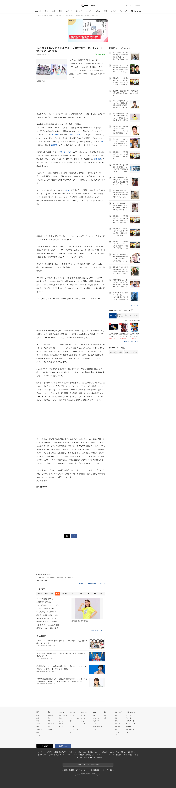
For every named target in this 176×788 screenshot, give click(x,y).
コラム (98, 11)
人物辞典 (128, 726)
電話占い (123, 752)
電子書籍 (99, 757)
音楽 (49, 721)
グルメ (72, 726)
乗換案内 (118, 755)
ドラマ (101, 142)
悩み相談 (81, 755)
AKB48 (55, 135)
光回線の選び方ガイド (60, 752)
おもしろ (88, 11)
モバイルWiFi (66, 755)
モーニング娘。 (66, 152)
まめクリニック (82, 752)
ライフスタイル (97, 721)
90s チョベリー (97, 726)
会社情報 (65, 770)
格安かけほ (57, 755)
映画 (49, 718)
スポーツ (69, 11)
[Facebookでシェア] (74, 536)
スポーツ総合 (63, 715)
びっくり (84, 715)
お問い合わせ (110, 770)
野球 (60, 718)
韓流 (49, 726)
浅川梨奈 (53, 145)
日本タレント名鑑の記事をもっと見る (91, 583)
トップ (40, 593)
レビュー (72, 715)
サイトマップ (130, 729)
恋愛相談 (88, 755)
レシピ (105, 755)
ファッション (74, 729)
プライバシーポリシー (82, 770)
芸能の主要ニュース (97, 630)
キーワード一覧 (130, 724)
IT (70, 724)
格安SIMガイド (42, 755)
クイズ (113, 11)
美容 (136, 755)
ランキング (123, 11)
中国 (37, 732)
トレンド (79, 11)
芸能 (60, 11)
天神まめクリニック (94, 752)
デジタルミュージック (120, 315)
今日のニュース (136, 11)
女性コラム (95, 718)
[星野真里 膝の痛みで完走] (87, 608)
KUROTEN (49, 752)
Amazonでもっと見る (131, 341)
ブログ (117, 752)
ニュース (38, 11)
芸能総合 (50, 715)
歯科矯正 (131, 755)
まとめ (38, 724)
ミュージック (128, 315)
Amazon (112, 352)
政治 (37, 721)
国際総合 (39, 730)
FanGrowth (72, 752)
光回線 (51, 755)
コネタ (83, 718)
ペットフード (78, 757)
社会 (37, 715)
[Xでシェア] (67, 536)
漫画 (105, 11)
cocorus (74, 755)
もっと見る (134, 305)
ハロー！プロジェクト (75, 135)
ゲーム (72, 721)
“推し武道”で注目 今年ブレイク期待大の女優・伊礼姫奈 (55, 577)
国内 (46, 11)
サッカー (61, 721)
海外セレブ (51, 724)
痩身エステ (91, 757)
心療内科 (104, 752)
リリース (128, 715)
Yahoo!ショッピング (131, 352)
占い (93, 755)
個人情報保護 (95, 770)
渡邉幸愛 (97, 159)
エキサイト (137, 5)
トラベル (95, 724)
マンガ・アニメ (74, 718)
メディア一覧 (130, 721)
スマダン (95, 715)
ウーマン (99, 755)
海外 (53, 11)
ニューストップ (127, 5)
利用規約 (71, 770)
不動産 (125, 755)
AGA (85, 757)
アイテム (111, 752)
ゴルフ (61, 724)
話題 (105, 718)
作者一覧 (128, 718)
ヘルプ (128, 732)
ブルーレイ (112, 316)
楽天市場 (120, 352)
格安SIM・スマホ (133, 752)
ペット (83, 724)
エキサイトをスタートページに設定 (88, 764)
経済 (37, 718)
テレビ (68, 190)
